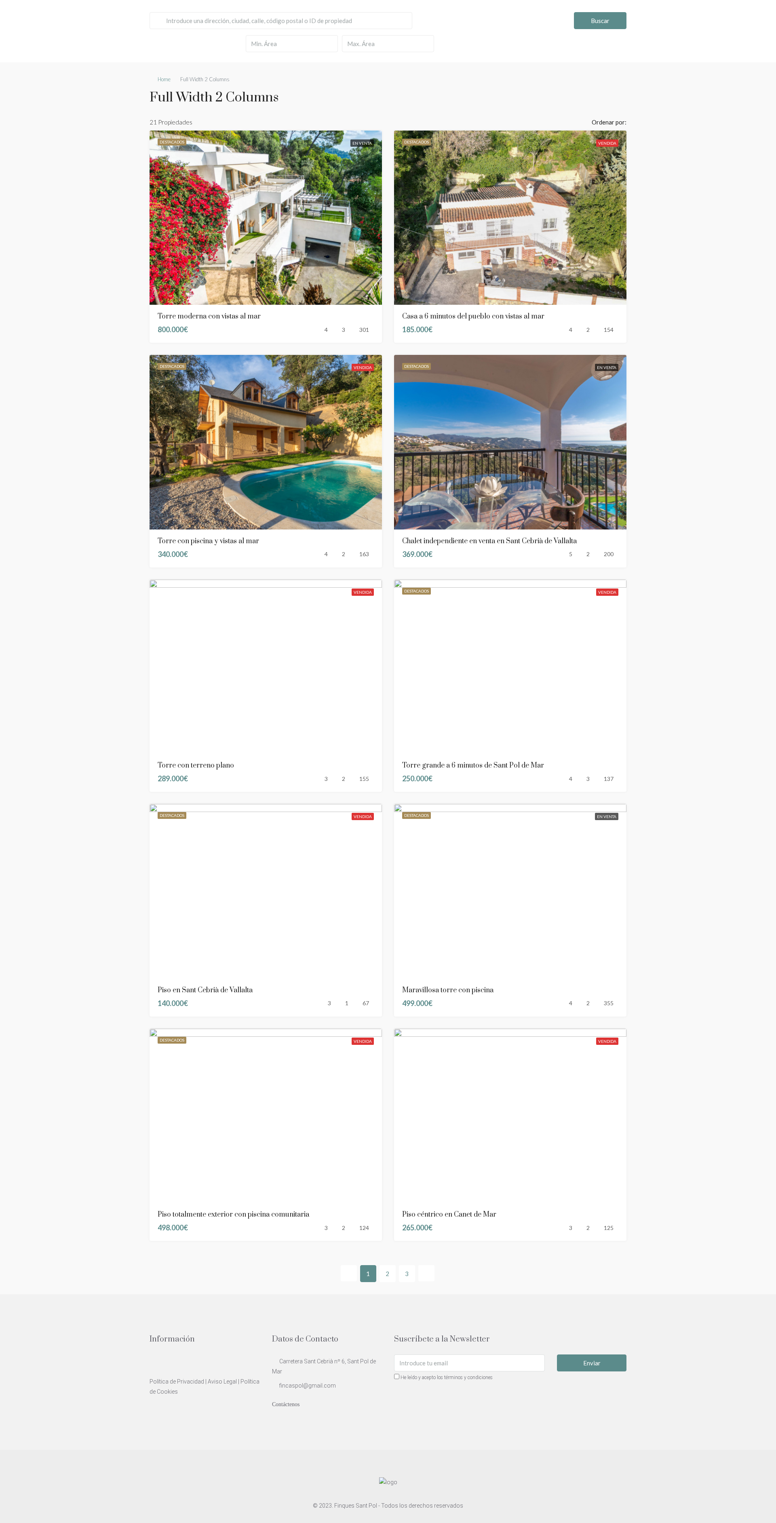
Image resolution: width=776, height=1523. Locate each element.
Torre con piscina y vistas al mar (208, 541)
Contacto (753, 18)
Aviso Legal (222, 1381)
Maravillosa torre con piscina (447, 990)
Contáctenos (285, 1404)
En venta (362, 143)
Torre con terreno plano (196, 765)
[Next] (426, 1273)
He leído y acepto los (446, 1377)
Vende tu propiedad (707, 18)
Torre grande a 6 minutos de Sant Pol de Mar (473, 765)
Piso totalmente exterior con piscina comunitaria (233, 1214)
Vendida (607, 143)
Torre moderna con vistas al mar (209, 316)
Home (164, 79)
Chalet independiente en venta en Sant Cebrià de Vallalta (489, 541)
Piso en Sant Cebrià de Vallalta (205, 990)
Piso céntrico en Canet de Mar (449, 1214)
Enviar (592, 1363)
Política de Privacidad (177, 1381)
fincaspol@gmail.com (307, 1385)
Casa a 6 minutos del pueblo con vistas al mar (473, 316)
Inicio (666, 18)
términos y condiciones (468, 1377)
